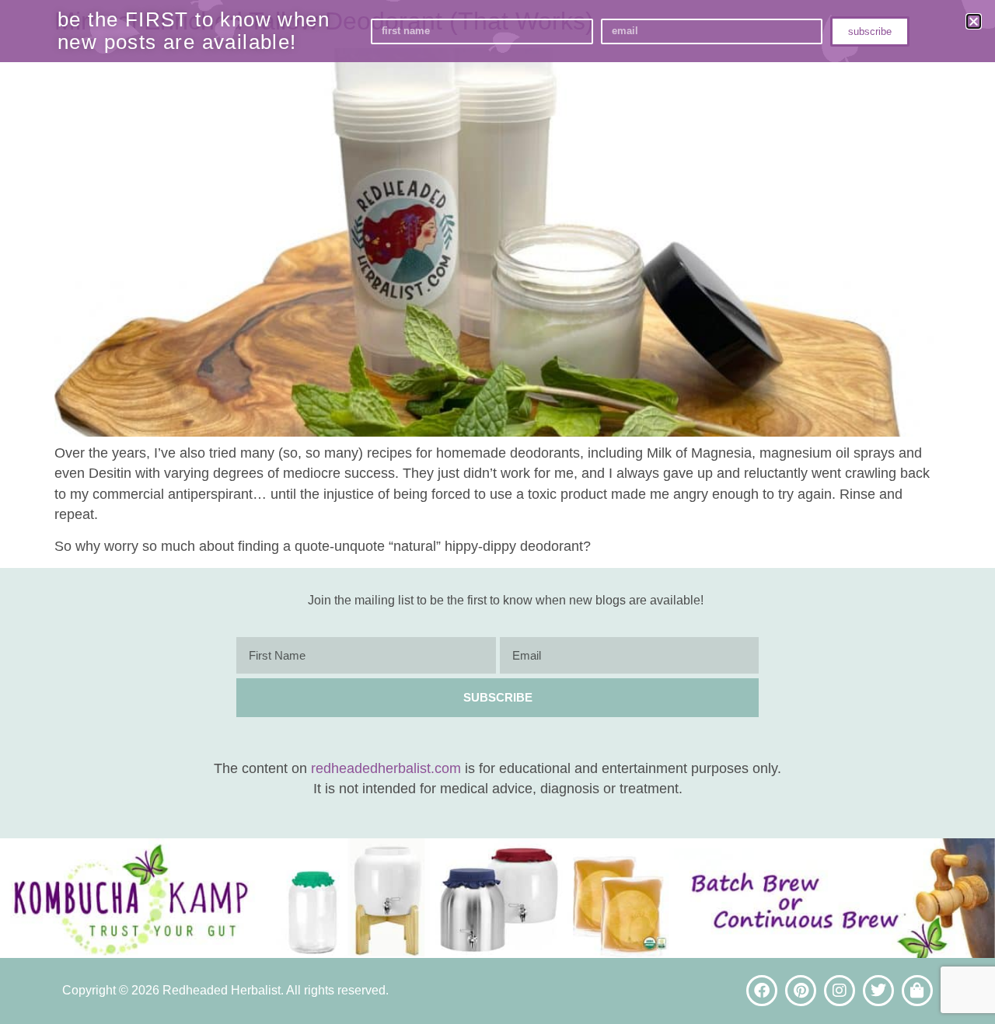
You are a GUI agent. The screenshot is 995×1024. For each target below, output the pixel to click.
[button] (973, 21)
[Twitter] (878, 990)
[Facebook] (761, 990)
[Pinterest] (800, 990)
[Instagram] (839, 990)
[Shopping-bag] (917, 990)
